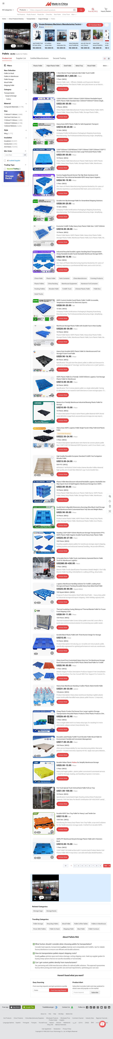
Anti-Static (10, 147)
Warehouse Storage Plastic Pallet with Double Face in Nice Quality (78, 326)
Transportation (9, 93)
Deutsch (58, 1022)
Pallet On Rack (55, 929)
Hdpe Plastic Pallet (53, 66)
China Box (49, 14)
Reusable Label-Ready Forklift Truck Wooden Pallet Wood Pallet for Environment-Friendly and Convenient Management (79, 738)
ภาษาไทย (99, 1022)
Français (34, 1022)
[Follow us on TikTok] (91, 1007)
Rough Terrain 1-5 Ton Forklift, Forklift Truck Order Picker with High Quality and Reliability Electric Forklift (91, 44)
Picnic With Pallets (39, 929)
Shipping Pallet (68, 929)
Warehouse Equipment (69, 283)
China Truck (66, 14)
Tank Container (64, 278)
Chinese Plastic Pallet (82, 289)
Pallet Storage (38, 924)
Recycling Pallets (52, 924)
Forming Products (96, 278)
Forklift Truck (66, 289)
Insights (61, 1020)
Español (18, 1022)
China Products (18, 1018)
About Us (43, 1014)
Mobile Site (69, 1014)
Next (106, 865)
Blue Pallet (81, 929)
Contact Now (62, 89)
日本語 (87, 1022)
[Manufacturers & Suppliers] (56, 4)
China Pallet (38, 278)
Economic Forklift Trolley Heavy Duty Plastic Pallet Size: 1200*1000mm (80, 226)
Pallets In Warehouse (98, 924)
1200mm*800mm (13, 126)
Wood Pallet (91, 66)
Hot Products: (21, 14)
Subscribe (94, 992)
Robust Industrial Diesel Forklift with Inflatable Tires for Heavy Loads (43, 44)
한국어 (81, 1022)
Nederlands (66, 1022)
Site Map (61, 1014)
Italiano (51, 1022)
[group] (44, 83)
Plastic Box (40, 14)
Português (26, 1022)
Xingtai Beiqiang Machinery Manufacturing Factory (60, 24)
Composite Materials (14, 107)
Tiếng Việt (50, 1024)
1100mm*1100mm (13, 120)
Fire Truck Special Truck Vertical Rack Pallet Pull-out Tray (75, 788)
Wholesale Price (65, 1018)
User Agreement (46, 1029)
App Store (15, 1007)
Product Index (53, 1020)
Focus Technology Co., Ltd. (58, 1031)
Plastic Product (31, 14)
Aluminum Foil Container (89, 283)
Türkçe (106, 1022)
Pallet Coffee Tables (81, 924)
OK (25, 155)
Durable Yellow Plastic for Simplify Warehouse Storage (77, 762)
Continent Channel (77, 1018)
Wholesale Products (52, 1018)
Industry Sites (90, 1018)
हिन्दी (92, 1022)
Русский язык (43, 1022)
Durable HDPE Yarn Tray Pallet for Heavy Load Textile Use (75, 813)
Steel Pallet (57, 14)
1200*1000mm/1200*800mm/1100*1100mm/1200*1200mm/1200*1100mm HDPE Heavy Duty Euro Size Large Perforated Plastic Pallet (81, 150)
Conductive (10, 144)
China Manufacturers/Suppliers (34, 1018)
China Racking (53, 283)
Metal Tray (79, 66)
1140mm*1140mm (13, 114)
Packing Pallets (39, 289)
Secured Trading (59, 58)
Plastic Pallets (39, 283)
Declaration (57, 1029)
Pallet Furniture (94, 929)
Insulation (10, 141)
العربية (74, 1022)
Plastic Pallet (37, 66)
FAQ (50, 1014)
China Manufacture (80, 278)
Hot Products (7, 1018)
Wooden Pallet (54, 289)
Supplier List (21, 58)
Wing (8, 133)
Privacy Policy (67, 1029)
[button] (35, 35)
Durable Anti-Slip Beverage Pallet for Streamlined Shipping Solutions (79, 201)
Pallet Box (97, 289)
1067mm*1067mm (12, 117)
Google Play (28, 1007)
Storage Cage (38, 911)
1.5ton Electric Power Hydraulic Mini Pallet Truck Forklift (75, 73)
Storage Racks (51, 911)
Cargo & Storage (10, 96)
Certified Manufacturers (39, 58)
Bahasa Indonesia (60, 1024)
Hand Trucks (38, 294)
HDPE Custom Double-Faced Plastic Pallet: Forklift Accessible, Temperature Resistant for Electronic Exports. (77, 301)
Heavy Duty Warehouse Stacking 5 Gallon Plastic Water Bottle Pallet (79, 686)
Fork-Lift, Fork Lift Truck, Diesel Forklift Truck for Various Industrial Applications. (55, 44)
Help (54, 1014)
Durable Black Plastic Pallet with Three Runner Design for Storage (78, 635)
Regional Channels (101, 1018)
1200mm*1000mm (13, 123)
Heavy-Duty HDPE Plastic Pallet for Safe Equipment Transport (77, 124)
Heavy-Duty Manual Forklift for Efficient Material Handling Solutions (67, 44)
